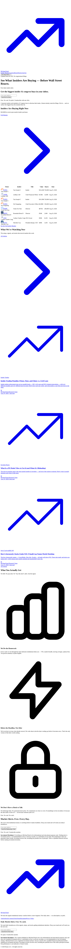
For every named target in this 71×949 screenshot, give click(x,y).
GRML (5, 194)
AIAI (4, 218)
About (18, 918)
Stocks (20, 73)
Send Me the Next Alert (7, 931)
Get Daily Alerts (5, 74)
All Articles (4, 566)
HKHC (5, 213)
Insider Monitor (5, 73)
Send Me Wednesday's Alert (8, 829)
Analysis (24, 73)
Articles (3, 918)
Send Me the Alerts (6, 97)
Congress (11, 73)
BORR (5, 208)
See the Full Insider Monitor (8, 226)
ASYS (5, 222)
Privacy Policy (30, 918)
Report (16, 73)
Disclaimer (23, 918)
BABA (5, 190)
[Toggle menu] (10, 75)
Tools (15, 918)
